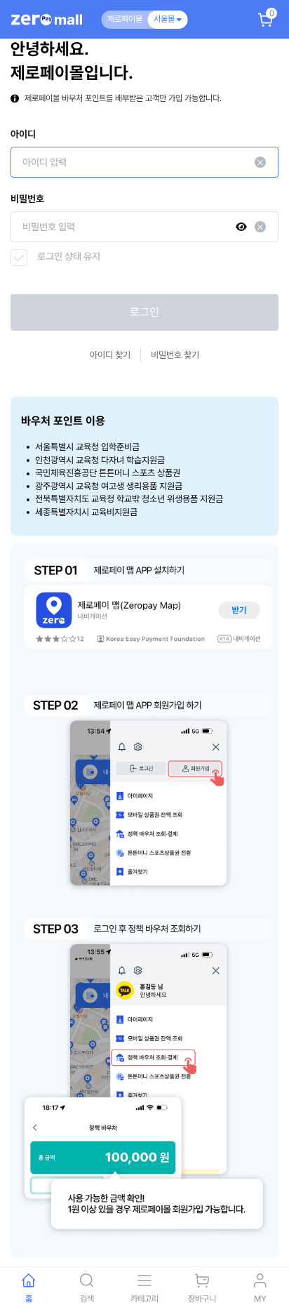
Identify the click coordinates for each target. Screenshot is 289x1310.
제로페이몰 (124, 19)
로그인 (144, 312)
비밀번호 (27, 198)
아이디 (23, 134)
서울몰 (165, 19)
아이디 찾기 (110, 355)
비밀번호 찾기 (175, 355)
